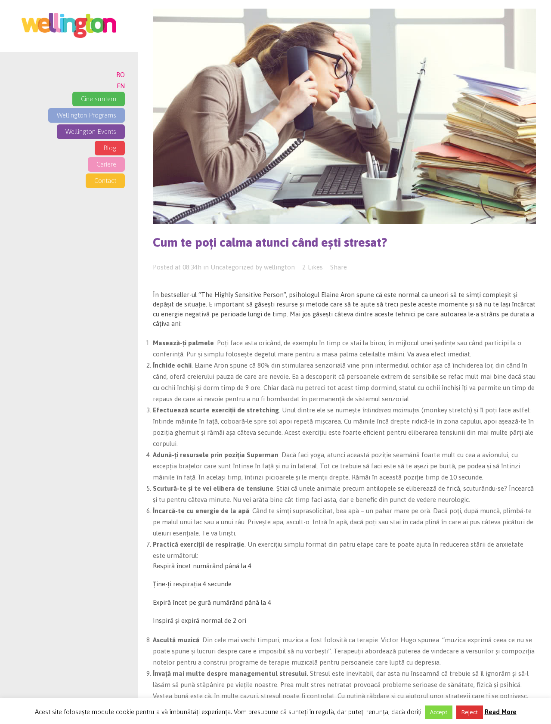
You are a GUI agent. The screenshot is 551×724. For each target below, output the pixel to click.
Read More (501, 711)
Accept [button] (438, 712)
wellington (279, 267)
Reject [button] (469, 712)
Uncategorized (232, 267)
